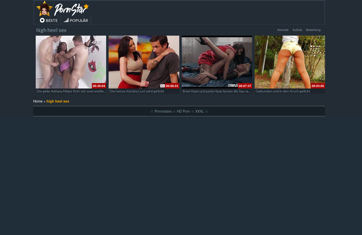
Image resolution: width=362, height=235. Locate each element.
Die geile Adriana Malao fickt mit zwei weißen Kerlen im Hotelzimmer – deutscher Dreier (104, 91)
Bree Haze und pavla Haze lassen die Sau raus (217, 91)
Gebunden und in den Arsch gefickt (283, 91)
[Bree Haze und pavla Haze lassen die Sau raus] (217, 62)
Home (38, 101)
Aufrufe (297, 30)
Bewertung (313, 30)
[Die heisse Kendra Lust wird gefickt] (144, 62)
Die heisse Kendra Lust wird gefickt (137, 91)
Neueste (283, 30)
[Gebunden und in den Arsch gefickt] (290, 62)
